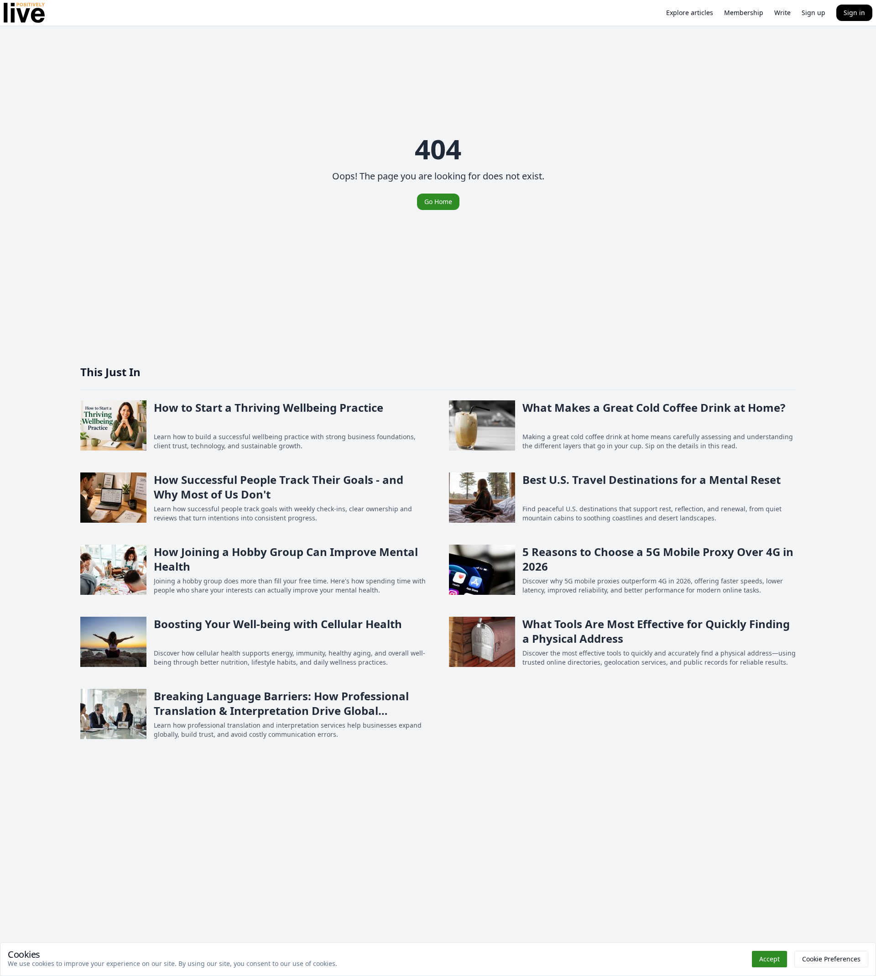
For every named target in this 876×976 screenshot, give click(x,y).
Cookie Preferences (831, 959)
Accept (769, 959)
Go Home (438, 201)
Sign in (854, 12)
